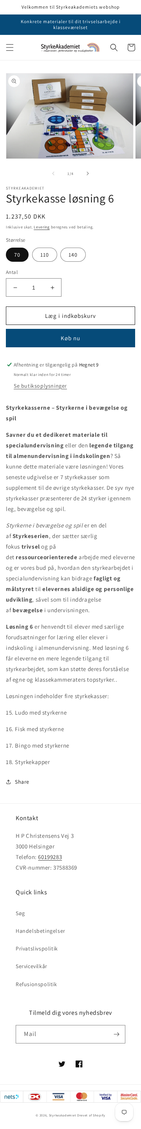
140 (73, 254)
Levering (42, 227)
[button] (9, 47)
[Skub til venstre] (53, 173)
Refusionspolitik (36, 984)
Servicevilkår (31, 966)
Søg (20, 913)
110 (44, 254)
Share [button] (22, 781)
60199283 (50, 857)
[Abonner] (116, 1034)
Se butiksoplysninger (40, 385)
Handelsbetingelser (40, 930)
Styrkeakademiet (62, 1115)
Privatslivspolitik (37, 948)
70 (17, 254)
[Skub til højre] (87, 173)
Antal (12, 272)
